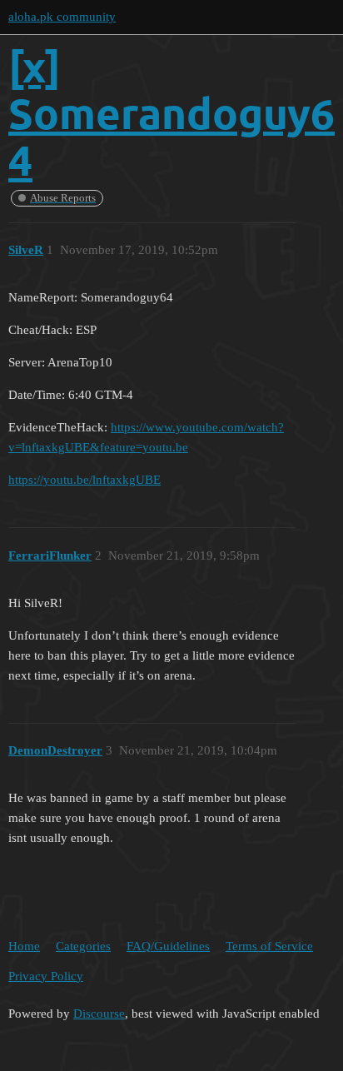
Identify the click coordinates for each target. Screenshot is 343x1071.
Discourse (99, 1013)
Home (24, 946)
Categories (83, 946)
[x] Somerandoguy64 (171, 113)
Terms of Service (269, 946)
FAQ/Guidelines (168, 946)
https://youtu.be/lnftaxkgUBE (84, 479)
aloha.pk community (62, 16)
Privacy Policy (45, 976)
